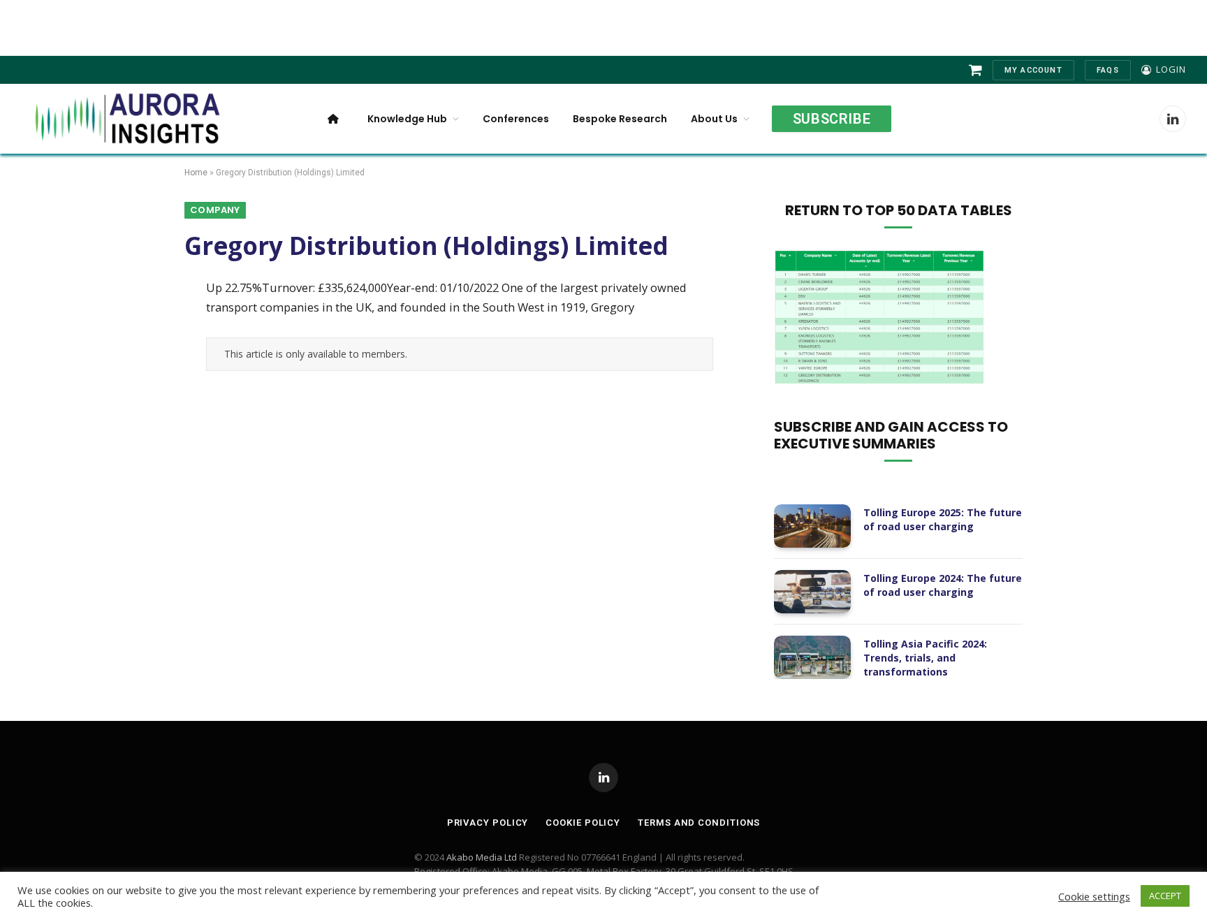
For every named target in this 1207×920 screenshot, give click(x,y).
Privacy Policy (488, 822)
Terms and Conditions (699, 822)
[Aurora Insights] (126, 119)
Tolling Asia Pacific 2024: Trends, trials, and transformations (925, 657)
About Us (714, 119)
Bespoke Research (620, 119)
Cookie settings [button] (1094, 896)
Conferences (516, 119)
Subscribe (831, 118)
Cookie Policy (583, 822)
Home (195, 172)
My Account (1033, 70)
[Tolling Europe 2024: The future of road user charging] (812, 591)
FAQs (1108, 70)
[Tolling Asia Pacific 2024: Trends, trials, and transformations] (812, 657)
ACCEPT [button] (1165, 895)
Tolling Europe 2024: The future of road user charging (942, 585)
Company (215, 210)
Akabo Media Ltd (481, 857)
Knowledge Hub (407, 119)
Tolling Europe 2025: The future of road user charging (942, 519)
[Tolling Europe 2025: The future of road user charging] (812, 526)
